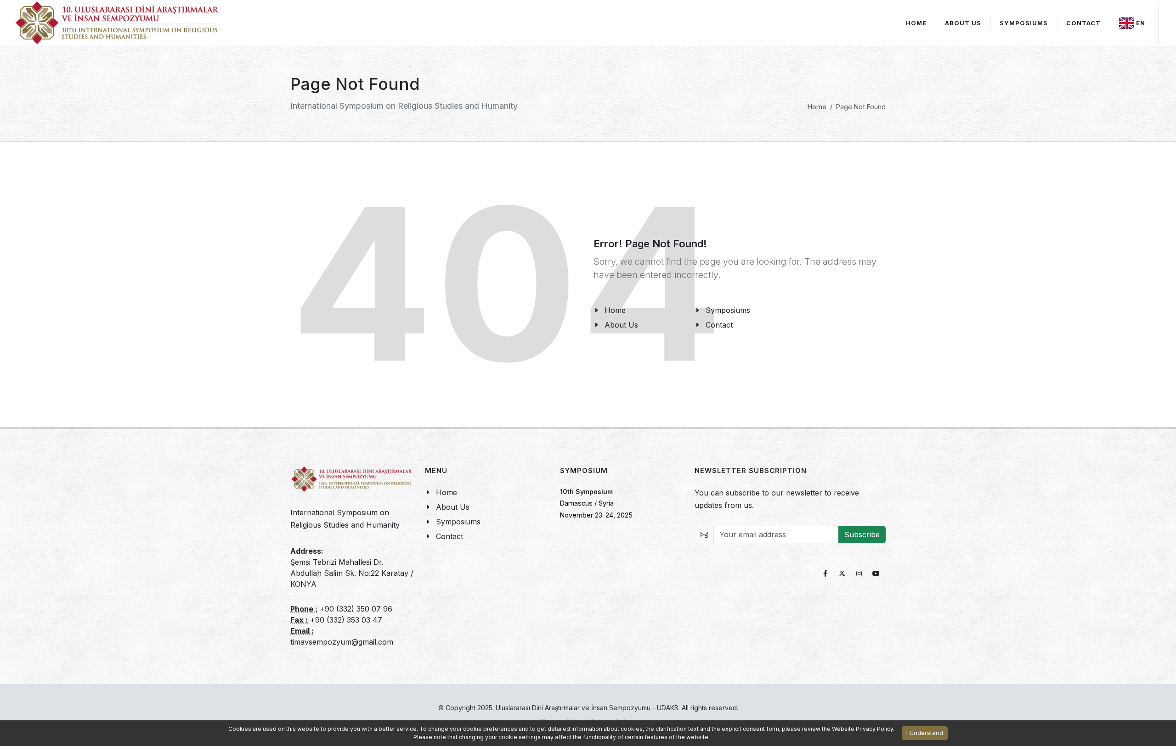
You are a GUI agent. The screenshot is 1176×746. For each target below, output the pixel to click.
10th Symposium (586, 491)
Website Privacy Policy (862, 728)
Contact (449, 536)
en (1140, 23)
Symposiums (458, 521)
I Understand (924, 732)
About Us (963, 23)
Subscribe (862, 534)
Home (817, 107)
